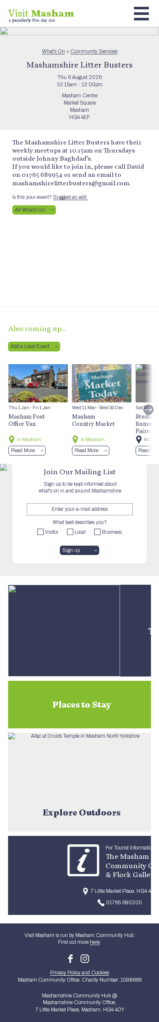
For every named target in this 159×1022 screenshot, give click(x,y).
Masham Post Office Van (26, 420)
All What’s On (30, 210)
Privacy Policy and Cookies (79, 973)
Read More (23, 450)
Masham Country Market (93, 420)
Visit (41, 13)
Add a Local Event (30, 346)
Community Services (93, 51)
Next (148, 410)
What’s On (53, 51)
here (95, 942)
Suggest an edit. (70, 197)
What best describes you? (80, 522)
